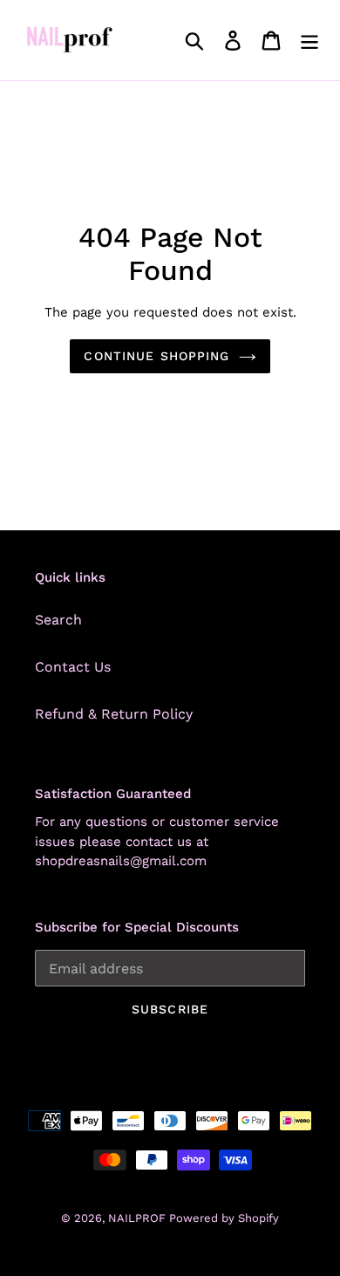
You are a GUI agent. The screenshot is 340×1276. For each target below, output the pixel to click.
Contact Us (73, 666)
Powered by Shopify (224, 1218)
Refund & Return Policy (114, 714)
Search (58, 619)
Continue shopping (156, 356)
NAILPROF (138, 1218)
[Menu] (309, 40)
